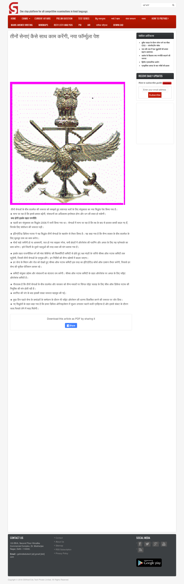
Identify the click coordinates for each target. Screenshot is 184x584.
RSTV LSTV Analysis (63, 25)
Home (13, 18)
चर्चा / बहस (115, 18)
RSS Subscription (63, 549)
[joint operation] (67, 143)
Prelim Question (64, 18)
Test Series (83, 18)
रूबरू (144, 18)
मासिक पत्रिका (101, 25)
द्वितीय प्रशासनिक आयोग (150, 62)
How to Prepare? (160, 18)
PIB (80, 25)
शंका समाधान (131, 18)
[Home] (13, 5)
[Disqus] (71, 370)
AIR (88, 25)
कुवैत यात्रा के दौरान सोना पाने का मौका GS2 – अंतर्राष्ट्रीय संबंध (156, 44)
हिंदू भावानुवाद (100, 18)
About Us (60, 541)
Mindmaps (43, 25)
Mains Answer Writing (22, 25)
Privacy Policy (62, 553)
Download (118, 25)
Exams (25, 18)
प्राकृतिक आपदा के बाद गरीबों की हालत (155, 65)
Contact (59, 537)
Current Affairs (42, 18)
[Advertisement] (71, 61)
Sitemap (59, 545)
